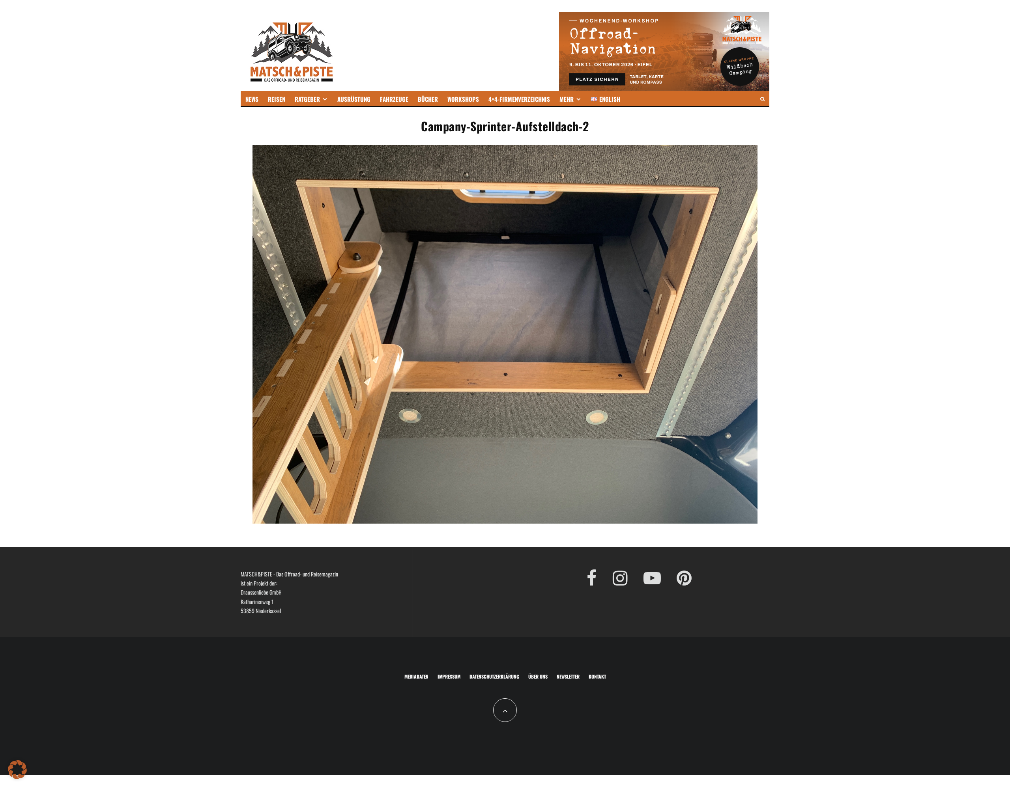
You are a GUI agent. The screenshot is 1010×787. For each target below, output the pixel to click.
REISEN (276, 99)
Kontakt (597, 676)
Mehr (566, 99)
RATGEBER (307, 99)
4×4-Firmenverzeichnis (519, 99)
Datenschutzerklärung (494, 676)
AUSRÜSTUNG (353, 99)
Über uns (538, 676)
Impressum (449, 676)
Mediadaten (416, 676)
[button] (17, 769)
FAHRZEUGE (394, 99)
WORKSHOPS (463, 99)
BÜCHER (428, 99)
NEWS (251, 99)
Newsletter (568, 676)
